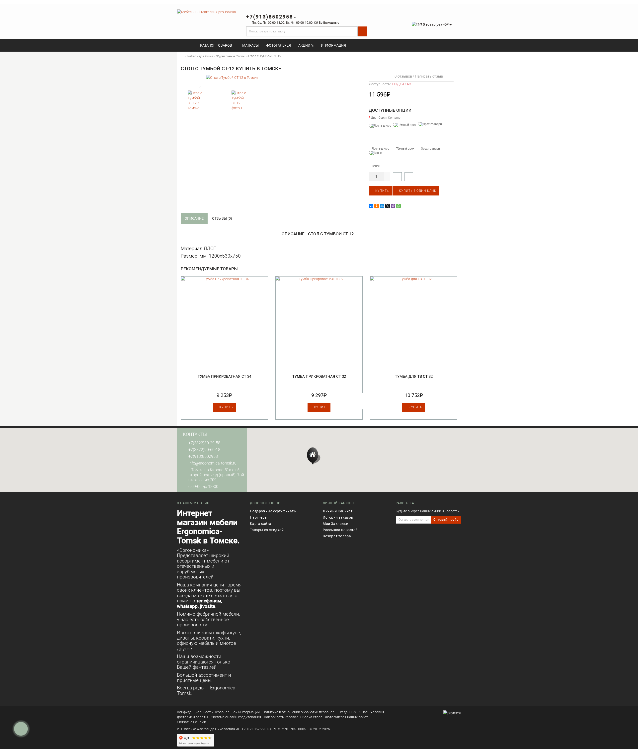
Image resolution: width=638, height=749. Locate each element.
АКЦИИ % (306, 45)
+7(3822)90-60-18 (204, 449)
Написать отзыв (429, 76)
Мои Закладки (335, 524)
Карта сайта (261, 524)
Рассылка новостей (340, 530)
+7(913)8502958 (203, 456)
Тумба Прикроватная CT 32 (319, 376)
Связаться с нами (191, 722)
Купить (381, 190)
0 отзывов (402, 76)
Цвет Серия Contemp (385, 117)
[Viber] (393, 206)
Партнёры (259, 517)
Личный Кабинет (337, 511)
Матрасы (250, 45)
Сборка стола (311, 717)
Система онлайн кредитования (236, 717)
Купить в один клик (417, 190)
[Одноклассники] (376, 206)
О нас (363, 712)
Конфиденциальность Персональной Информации (218, 712)
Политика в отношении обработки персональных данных (309, 712)
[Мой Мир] (382, 206)
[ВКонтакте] (371, 206)
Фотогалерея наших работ (346, 717)
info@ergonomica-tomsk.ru (212, 463)
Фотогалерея (278, 45)
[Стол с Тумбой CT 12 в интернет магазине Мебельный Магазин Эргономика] (196, 100)
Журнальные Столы (230, 56)
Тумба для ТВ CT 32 (414, 376)
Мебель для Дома (200, 56)
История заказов (338, 517)
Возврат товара (337, 536)
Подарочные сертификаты (273, 511)
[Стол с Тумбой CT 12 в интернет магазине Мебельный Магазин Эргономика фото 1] (240, 100)
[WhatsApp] (398, 206)
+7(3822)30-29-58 (204, 443)
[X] (387, 206)
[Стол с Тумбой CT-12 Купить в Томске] (232, 77)
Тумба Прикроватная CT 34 (224, 376)
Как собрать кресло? (281, 717)
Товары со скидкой (267, 530)
